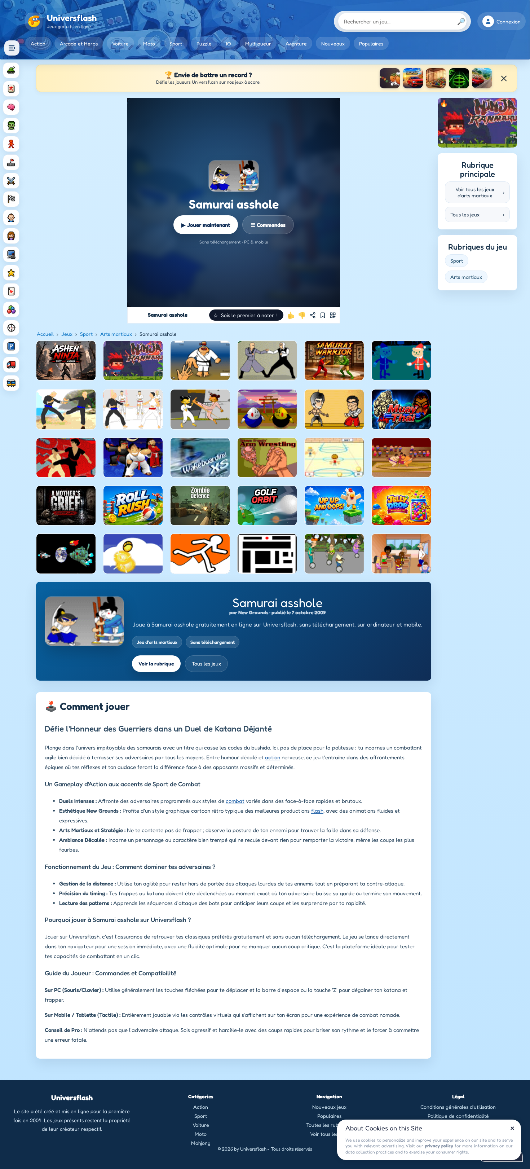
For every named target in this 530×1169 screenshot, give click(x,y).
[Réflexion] (11, 107)
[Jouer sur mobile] (333, 315)
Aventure (296, 43)
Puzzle (204, 43)
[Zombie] (11, 125)
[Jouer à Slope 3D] (459, 78)
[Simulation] (11, 254)
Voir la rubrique (156, 663)
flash (317, 810)
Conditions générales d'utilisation (458, 1107)
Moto (149, 43)
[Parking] (11, 346)
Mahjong (201, 1143)
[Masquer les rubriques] (11, 48)
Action (38, 43)
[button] (246, 315)
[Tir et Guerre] (11, 70)
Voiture (120, 43)
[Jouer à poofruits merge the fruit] (390, 78)
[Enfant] (11, 217)
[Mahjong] (11, 89)
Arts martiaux (116, 334)
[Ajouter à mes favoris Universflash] (322, 315)
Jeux (66, 334)
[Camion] (11, 365)
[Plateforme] (11, 162)
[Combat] (11, 181)
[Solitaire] (11, 291)
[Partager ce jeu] (312, 315)
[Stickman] (11, 144)
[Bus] (11, 383)
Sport (175, 43)
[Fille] (11, 236)
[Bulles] (11, 309)
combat (235, 800)
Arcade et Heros (79, 43)
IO (228, 43)
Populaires (371, 43)
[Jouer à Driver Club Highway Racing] (413, 78)
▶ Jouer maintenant (205, 224)
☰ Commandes (268, 224)
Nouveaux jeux (329, 1107)
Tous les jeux (206, 663)
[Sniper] (11, 328)
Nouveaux (333, 43)
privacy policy (439, 1145)
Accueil (45, 334)
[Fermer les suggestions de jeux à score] (503, 78)
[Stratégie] (11, 273)
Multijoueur (258, 43)
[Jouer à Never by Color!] (436, 78)
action (272, 757)
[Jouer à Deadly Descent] (482, 78)
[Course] (11, 199)
